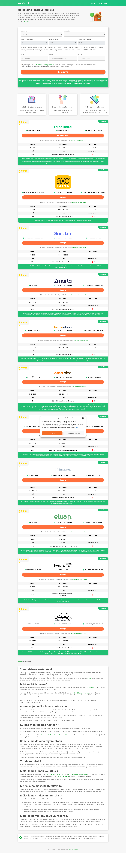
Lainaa (20, 662)
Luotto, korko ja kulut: (85, 39)
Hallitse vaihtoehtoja (74, 433)
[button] (83, 418)
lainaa (89, 678)
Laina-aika (67, 31)
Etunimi (23, 55)
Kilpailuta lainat (63, 135)
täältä (77, 427)
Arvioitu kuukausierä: (27, 39)
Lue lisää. (26, 21)
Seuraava (63, 71)
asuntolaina (90, 688)
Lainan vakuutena (63, 776)
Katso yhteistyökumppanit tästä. (78, 140)
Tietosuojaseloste (74, 849)
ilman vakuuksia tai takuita (54, 774)
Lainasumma (24, 31)
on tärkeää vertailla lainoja (80, 693)
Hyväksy (52, 433)
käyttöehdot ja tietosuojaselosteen (44, 65)
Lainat (93, 3)
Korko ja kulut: (53, 39)
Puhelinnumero (82, 55)
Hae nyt (63, 197)
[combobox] (80, 58)
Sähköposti (52, 55)
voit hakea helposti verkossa (77, 774)
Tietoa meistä (102, 3)
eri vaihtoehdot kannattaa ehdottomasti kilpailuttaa (57, 735)
